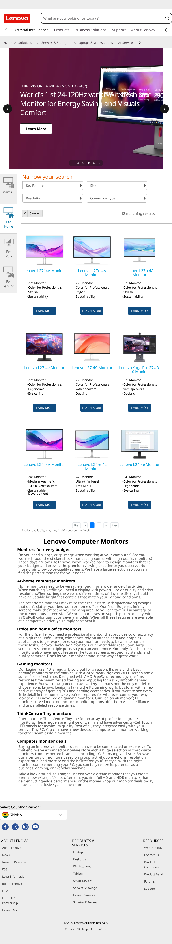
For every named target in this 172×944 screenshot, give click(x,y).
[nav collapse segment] (165, 30)
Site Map (82, 929)
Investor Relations (14, 862)
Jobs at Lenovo (12, 884)
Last (114, 525)
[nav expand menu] (6, 30)
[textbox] (34, 814)
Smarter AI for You (85, 902)
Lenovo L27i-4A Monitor (44, 270)
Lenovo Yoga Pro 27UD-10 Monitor (139, 369)
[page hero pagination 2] (83, 163)
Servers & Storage (85, 888)
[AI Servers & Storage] (70, 42)
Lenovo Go (9, 910)
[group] (52, 185)
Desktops (79, 859)
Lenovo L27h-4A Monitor (139, 272)
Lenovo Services (84, 895)
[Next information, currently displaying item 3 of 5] (164, 108)
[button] (167, 18)
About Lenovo (11, 848)
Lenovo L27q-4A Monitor (92, 272)
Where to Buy (153, 848)
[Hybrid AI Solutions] (33, 42)
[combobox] (102, 18)
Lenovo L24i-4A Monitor (44, 464)
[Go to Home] (17, 18)
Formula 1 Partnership (10, 900)
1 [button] (92, 525)
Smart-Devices (82, 881)
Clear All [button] (35, 213)
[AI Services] (136, 42)
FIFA (5, 891)
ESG (4, 869)
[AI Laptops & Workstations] (114, 42)
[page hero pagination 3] (88, 163)
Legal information (14, 876)
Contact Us (151, 855)
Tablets (78, 874)
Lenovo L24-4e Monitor (139, 464)
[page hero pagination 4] (94, 163)
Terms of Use (99, 929)
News (6, 855)
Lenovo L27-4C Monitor (92, 367)
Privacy (69, 929)
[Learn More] (86, 108)
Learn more (44, 311)
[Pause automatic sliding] (72, 163)
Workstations (82, 866)
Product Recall (153, 874)
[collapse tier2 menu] (139, 42)
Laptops (78, 852)
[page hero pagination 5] (99, 163)
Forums (149, 881)
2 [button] (99, 525)
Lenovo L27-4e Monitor (44, 367)
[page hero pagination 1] (78, 163)
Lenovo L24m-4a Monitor (92, 466)
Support (149, 889)
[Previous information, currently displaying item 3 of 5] (7, 108)
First (76, 525)
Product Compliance (152, 864)
